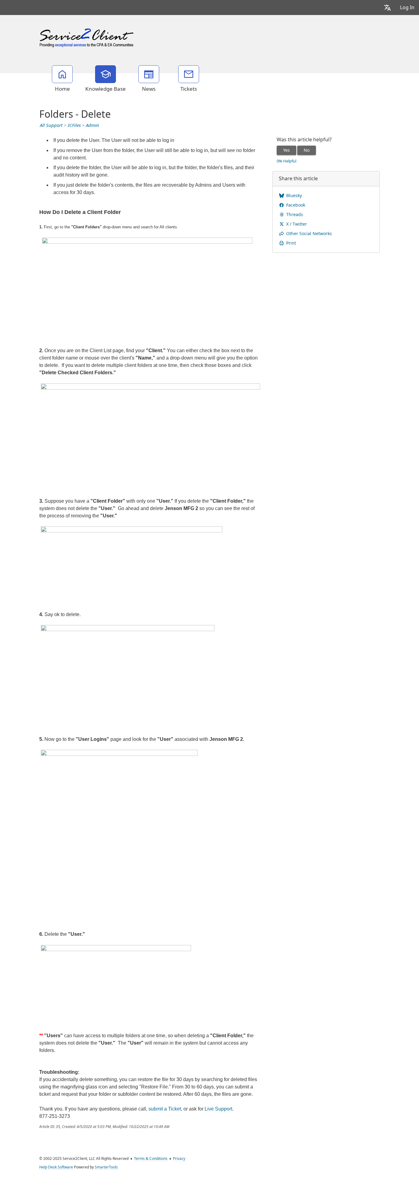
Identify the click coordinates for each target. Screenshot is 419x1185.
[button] (387, 7)
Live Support (218, 1108)
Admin (92, 125)
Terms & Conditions (150, 1158)
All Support (51, 125)
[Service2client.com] (87, 36)
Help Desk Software (56, 1167)
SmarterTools (106, 1167)
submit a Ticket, (165, 1108)
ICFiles (74, 125)
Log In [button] (407, 7)
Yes (286, 150)
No (306, 150)
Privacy (179, 1158)
